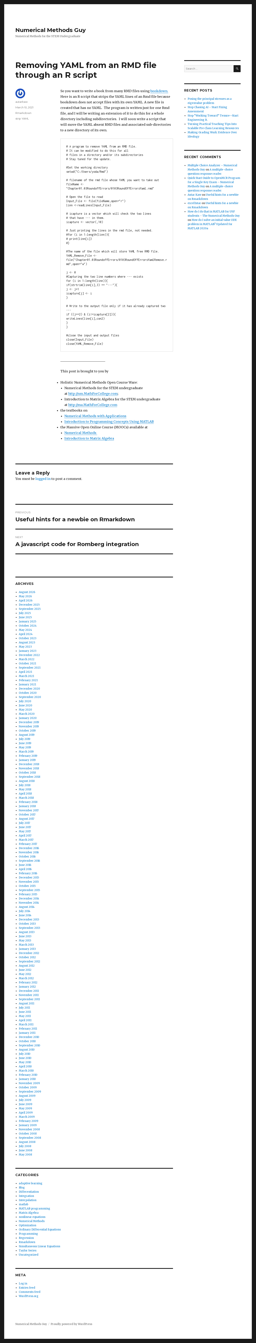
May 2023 (25, 646)
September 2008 (30, 1138)
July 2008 (25, 1146)
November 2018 (29, 768)
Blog (22, 1187)
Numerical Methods (80, 433)
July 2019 (24, 739)
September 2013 (29, 928)
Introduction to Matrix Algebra (89, 438)
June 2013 (25, 936)
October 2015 (27, 886)
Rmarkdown (23, 113)
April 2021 (25, 672)
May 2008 (25, 1154)
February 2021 (28, 680)
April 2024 (26, 634)
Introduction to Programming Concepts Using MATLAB (109, 422)
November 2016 (29, 852)
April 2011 (25, 1020)
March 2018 (26, 798)
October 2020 (28, 693)
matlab (23, 1204)
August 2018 (27, 781)
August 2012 (27, 965)
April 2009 (26, 1112)
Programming (28, 1233)
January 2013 (27, 949)
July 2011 (24, 1007)
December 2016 (29, 848)
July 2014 (24, 911)
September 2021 (29, 667)
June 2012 (25, 970)
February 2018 (28, 802)
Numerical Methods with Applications (95, 416)
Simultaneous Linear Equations (39, 1246)
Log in (23, 1283)
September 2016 (29, 860)
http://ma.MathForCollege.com (92, 405)
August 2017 (26, 819)
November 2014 (29, 902)
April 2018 (25, 793)
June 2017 (25, 827)
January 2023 (27, 651)
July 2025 (25, 613)
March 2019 (26, 751)
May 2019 (25, 747)
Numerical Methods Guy (50, 30)
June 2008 (25, 1150)
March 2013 (26, 944)
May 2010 (25, 1062)
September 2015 (29, 890)
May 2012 (25, 974)
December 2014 (29, 898)
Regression (26, 1238)
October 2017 (27, 814)
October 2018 (27, 772)
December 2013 (29, 919)
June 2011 (25, 1012)
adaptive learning (30, 1183)
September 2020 (30, 697)
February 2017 (28, 844)
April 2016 (25, 869)
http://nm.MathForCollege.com (93, 394)
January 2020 (28, 718)
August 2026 (27, 592)
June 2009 (25, 1104)
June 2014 (25, 915)
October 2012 (27, 957)
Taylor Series (27, 1250)
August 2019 (26, 735)
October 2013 (27, 923)
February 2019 (28, 756)
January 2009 (28, 1125)
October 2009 (28, 1087)
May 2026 (25, 596)
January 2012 (27, 986)
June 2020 (25, 705)
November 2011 (29, 995)
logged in (43, 479)
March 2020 (27, 714)
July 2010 (24, 1054)
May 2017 (25, 831)
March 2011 (26, 1024)
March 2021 (26, 676)
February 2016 (28, 873)
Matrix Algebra (29, 1212)
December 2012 (29, 953)
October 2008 (28, 1133)
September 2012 (29, 961)
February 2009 (28, 1121)
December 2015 (29, 877)
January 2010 (27, 1079)
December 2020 (29, 688)
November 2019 (29, 726)
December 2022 (29, 655)
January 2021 (27, 684)
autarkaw (21, 101)
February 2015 (28, 894)
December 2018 (29, 764)
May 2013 (25, 940)
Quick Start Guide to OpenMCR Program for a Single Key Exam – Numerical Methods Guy (214, 182)
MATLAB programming (34, 1208)
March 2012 (26, 978)
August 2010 (27, 1049)
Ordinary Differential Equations (40, 1229)
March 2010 (26, 1070)
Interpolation (27, 1200)
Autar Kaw (194, 194)
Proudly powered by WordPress (71, 1324)
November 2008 (29, 1129)
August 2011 (26, 1003)
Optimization (27, 1225)
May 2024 (25, 630)
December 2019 (29, 722)
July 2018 (24, 785)
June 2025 (25, 617)
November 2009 (29, 1083)
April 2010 (25, 1066)
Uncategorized (28, 1254)
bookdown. (159, 91)
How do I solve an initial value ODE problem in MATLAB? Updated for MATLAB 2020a (212, 224)
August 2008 (27, 1142)
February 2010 (28, 1075)
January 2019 (27, 760)
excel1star (194, 203)
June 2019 (25, 743)
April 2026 (25, 600)
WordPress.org (28, 1296)
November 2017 (29, 810)
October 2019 (27, 730)
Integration (26, 1196)
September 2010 (29, 1045)
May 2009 (25, 1108)
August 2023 (27, 642)
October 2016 (27, 856)
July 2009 (25, 1100)
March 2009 (27, 1117)
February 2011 (28, 1028)
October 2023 (27, 638)
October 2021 (27, 663)
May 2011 (25, 1016)
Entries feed (27, 1287)
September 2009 (30, 1091)
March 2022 (26, 659)
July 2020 (25, 701)
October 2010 (27, 1041)
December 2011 (29, 991)
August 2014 (27, 907)
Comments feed (29, 1292)
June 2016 (25, 865)
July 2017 (24, 823)
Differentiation (29, 1191)
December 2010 (29, 1037)
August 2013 (27, 932)
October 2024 (28, 625)
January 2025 (27, 621)
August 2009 (27, 1096)
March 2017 (26, 839)
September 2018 (29, 777)
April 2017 (25, 835)
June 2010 (25, 1058)
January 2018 (27, 806)
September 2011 (29, 999)
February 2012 (28, 982)
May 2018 (25, 789)
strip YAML (22, 118)
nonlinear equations (32, 1217)
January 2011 (27, 1033)
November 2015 (29, 881)
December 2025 (29, 604)
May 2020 (25, 709)
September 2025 (30, 609)
